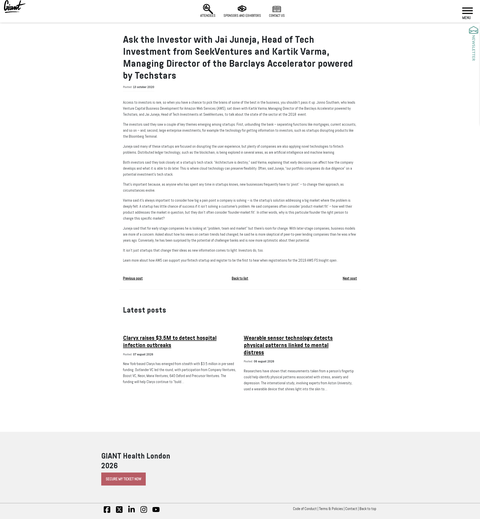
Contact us (277, 15)
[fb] (107, 512)
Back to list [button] (240, 278)
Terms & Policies (331, 509)
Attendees (208, 15)
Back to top (368, 509)
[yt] (156, 512)
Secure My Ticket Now (123, 479)
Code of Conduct (305, 509)
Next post (350, 278)
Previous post (133, 278)
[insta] (144, 512)
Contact (351, 509)
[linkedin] (131, 512)
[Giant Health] (15, 6)
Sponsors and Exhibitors (242, 15)
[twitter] (119, 512)
